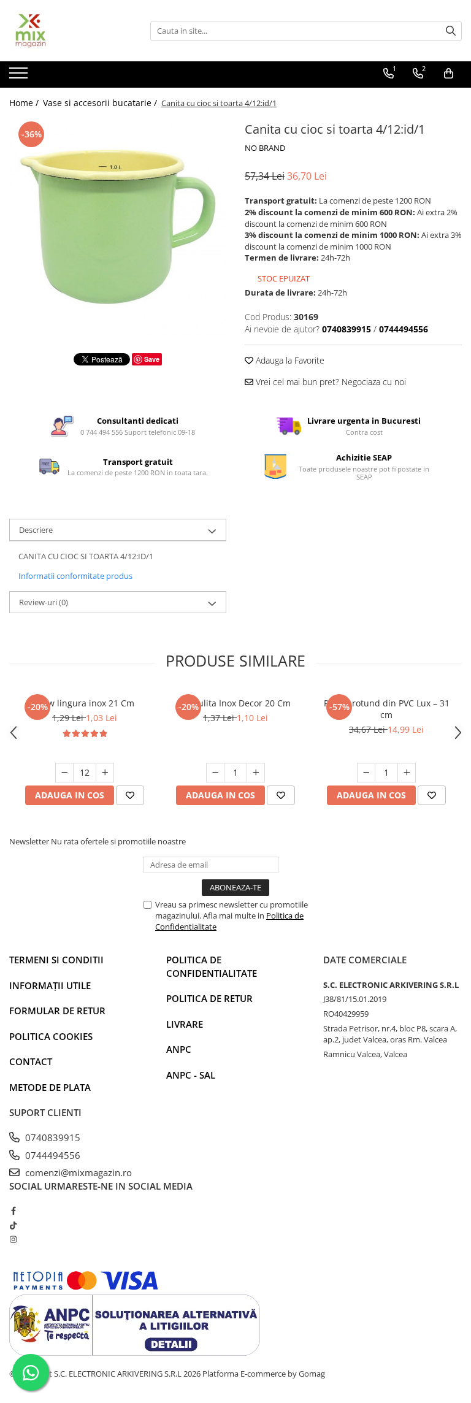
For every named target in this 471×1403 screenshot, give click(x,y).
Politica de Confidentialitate (211, 966)
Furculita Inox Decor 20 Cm (235, 703)
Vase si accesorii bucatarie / (101, 103)
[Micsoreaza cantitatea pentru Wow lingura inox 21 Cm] (64, 772)
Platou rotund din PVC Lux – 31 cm (387, 709)
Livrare (184, 1024)
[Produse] (20, 76)
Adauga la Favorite (288, 360)
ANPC (178, 1049)
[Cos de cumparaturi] (448, 73)
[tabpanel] (117, 226)
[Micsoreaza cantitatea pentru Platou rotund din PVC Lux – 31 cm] (366, 772)
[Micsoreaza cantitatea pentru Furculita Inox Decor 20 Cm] (215, 772)
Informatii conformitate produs (75, 575)
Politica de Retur (209, 998)
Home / (25, 103)
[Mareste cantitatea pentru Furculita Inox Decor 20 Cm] (256, 772)
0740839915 (51, 1137)
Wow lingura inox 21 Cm (84, 703)
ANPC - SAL (190, 1075)
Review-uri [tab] (43, 602)
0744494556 (51, 1155)
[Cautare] (451, 31)
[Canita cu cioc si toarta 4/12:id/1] (117, 226)
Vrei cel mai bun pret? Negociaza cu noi (329, 382)
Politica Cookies (51, 1036)
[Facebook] (13, 1210)
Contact (30, 1061)
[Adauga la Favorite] (130, 795)
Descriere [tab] (36, 529)
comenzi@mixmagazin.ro (77, 1172)
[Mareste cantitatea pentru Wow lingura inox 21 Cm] (105, 772)
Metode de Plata (50, 1087)
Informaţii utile (50, 985)
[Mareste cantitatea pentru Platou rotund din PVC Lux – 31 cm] (406, 772)
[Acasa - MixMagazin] (70, 30)
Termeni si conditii (56, 960)
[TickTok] (13, 1225)
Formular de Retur (57, 1010)
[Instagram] (13, 1239)
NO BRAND (265, 147)
